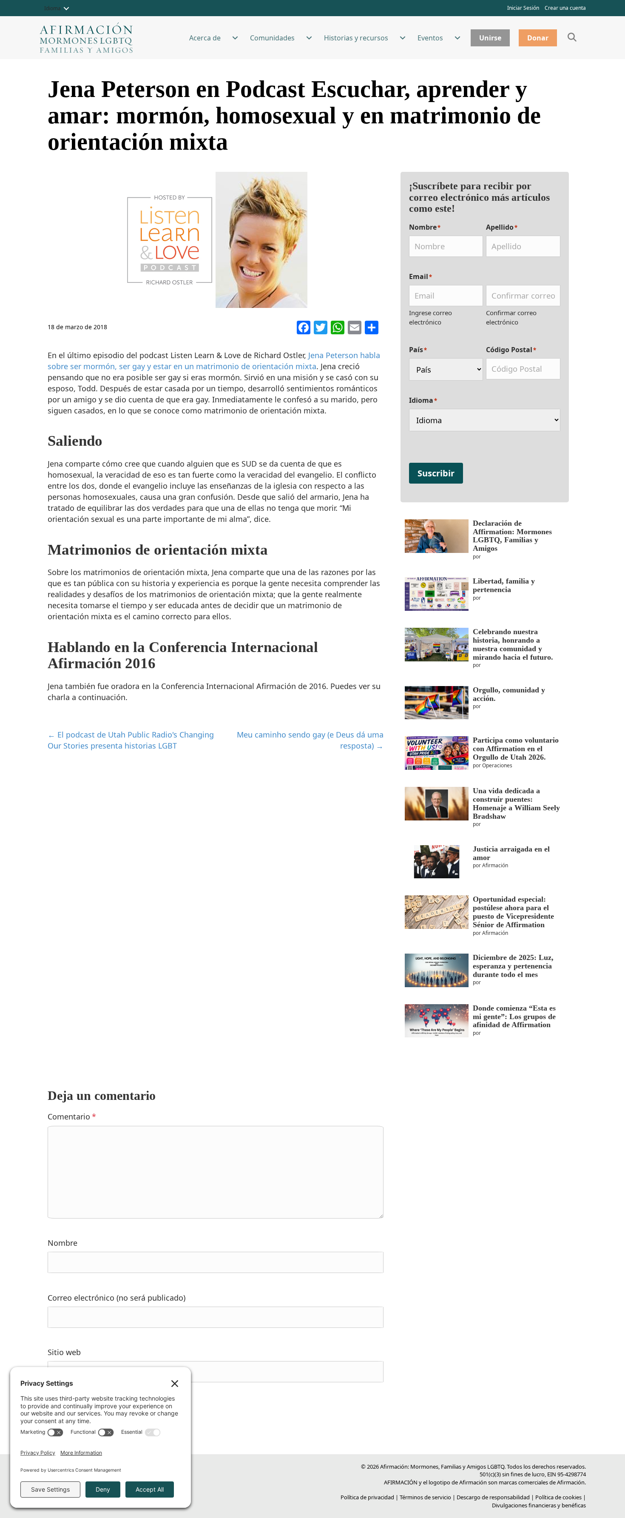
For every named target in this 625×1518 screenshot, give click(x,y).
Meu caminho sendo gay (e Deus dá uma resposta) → (310, 740)
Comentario (72, 1116)
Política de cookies (558, 1497)
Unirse (490, 38)
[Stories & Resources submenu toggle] (402, 37)
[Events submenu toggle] (457, 37)
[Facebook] (303, 328)
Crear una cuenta (565, 7)
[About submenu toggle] (235, 37)
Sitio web (64, 1352)
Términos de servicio (425, 1497)
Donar (537, 38)
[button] (66, 8)
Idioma (52, 8)
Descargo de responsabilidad (493, 1497)
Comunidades (272, 38)
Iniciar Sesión (523, 7)
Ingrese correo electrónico (430, 317)
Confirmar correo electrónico (511, 317)
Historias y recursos (356, 38)
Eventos (430, 38)
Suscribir (436, 473)
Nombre (62, 1243)
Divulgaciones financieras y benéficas (539, 1505)
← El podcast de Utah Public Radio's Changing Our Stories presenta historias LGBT (131, 740)
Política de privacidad (367, 1497)
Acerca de (205, 38)
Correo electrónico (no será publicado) (116, 1298)
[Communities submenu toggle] (309, 37)
